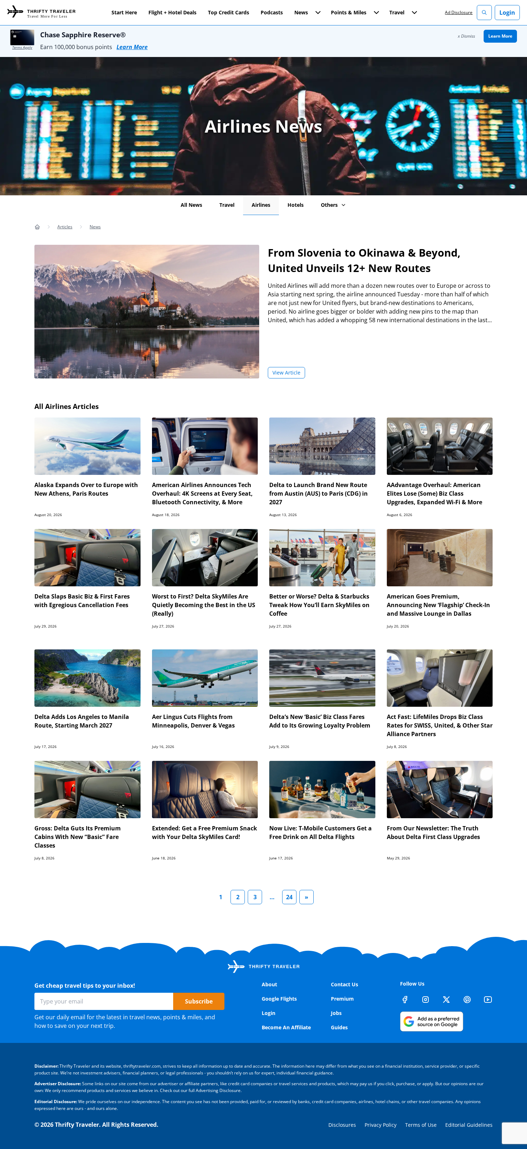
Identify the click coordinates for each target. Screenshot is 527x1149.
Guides (339, 1027)
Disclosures (342, 1124)
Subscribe (199, 1001)
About (269, 984)
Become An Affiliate (286, 1027)
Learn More (132, 47)
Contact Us (344, 984)
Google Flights (279, 998)
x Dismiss (466, 36)
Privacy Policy (381, 1124)
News (95, 227)
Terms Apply (22, 47)
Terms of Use (421, 1124)
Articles (64, 227)
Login (507, 12)
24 (289, 897)
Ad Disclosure (459, 12)
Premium (342, 998)
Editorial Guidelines (469, 1124)
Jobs (336, 1013)
